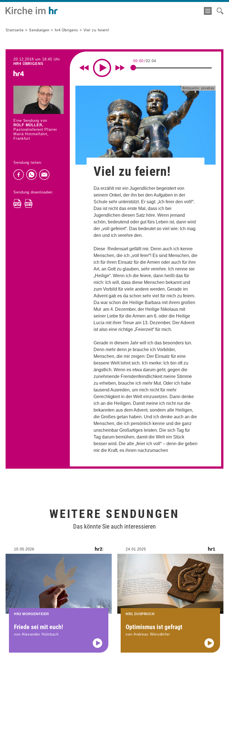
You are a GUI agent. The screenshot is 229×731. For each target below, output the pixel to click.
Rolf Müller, (28, 125)
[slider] (133, 67)
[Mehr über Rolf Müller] (38, 100)
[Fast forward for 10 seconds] (120, 68)
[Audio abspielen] (97, 643)
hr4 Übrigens (66, 30)
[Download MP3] (28, 203)
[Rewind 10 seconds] (84, 68)
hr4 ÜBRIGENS (28, 64)
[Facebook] (18, 174)
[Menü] (208, 11)
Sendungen (39, 30)
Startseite (15, 30)
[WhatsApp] (31, 174)
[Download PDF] (17, 203)
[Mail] (44, 174)
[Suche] (220, 11)
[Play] (102, 68)
